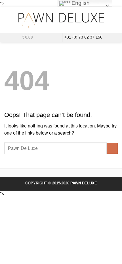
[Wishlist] (47, 36)
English (80, 3)
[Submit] (112, 148)
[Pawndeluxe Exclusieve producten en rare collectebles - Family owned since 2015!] (61, 20)
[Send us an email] (56, 37)
